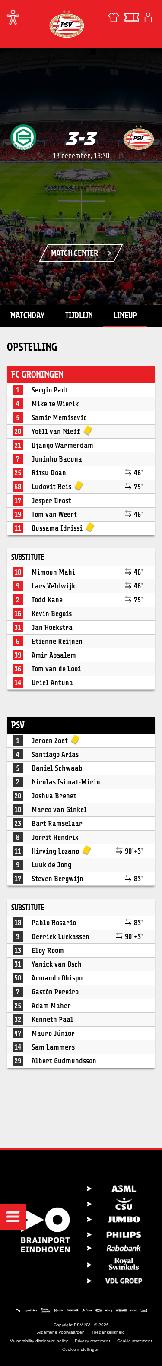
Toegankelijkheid (108, 1332)
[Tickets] (131, 17)
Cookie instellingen (81, 1349)
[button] (13, 1217)
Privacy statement (92, 1340)
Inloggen (148, 17)
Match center (74, 253)
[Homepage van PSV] (66, 23)
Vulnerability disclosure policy (39, 1340)
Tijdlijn (79, 315)
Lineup (125, 315)
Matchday (27, 315)
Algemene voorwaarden (61, 1332)
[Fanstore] (113, 17)
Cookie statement (134, 1340)
